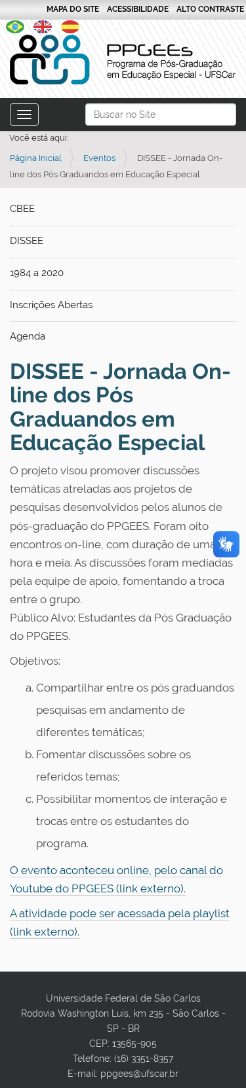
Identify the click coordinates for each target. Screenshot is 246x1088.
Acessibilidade (138, 9)
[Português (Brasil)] (123, 59)
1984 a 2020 (37, 273)
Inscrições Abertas (51, 305)
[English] (42, 25)
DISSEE (26, 241)
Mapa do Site (73, 9)
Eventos (99, 158)
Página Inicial (36, 158)
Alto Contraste (210, 9)
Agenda (27, 336)
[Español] (70, 25)
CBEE (22, 209)
